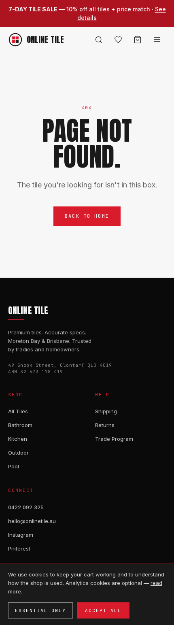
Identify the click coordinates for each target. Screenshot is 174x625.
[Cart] (137, 40)
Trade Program (114, 439)
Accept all (103, 610)
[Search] (99, 40)
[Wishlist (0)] (118, 40)
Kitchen (17, 439)
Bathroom (20, 425)
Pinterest (19, 548)
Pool (13, 466)
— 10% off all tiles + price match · (87, 13)
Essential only (40, 610)
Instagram (20, 534)
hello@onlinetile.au (32, 521)
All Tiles (18, 411)
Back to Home (87, 216)
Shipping (106, 411)
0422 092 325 (26, 507)
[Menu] (157, 40)
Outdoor (18, 452)
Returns (105, 425)
